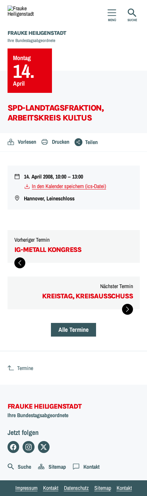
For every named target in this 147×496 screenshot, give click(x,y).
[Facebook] (13, 447)
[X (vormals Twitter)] (44, 447)
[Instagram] (29, 447)
